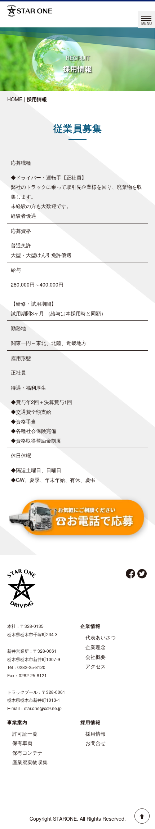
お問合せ (95, 742)
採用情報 (95, 733)
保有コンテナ (27, 752)
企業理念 (95, 647)
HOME (14, 99)
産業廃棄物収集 (30, 762)
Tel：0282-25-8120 (26, 667)
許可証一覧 (24, 733)
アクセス (95, 666)
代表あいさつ (100, 637)
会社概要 (95, 656)
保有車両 (22, 742)
